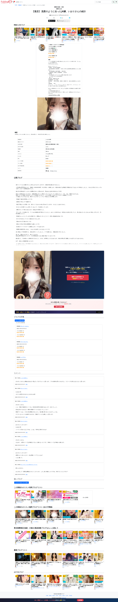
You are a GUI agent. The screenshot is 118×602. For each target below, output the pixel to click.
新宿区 (53, 595)
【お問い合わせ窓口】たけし (37, 587)
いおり (47, 146)
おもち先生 (66, 587)
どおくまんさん (24, 341)
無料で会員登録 (59, 306)
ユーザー (33, 566)
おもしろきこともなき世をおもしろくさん (28, 464)
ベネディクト (81, 39)
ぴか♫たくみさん (24, 326)
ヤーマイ (49, 564)
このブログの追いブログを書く (21, 482)
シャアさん (23, 357)
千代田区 (70, 595)
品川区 (60, 595)
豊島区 (20, 5)
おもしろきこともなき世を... (53, 586)
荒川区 (57, 595)
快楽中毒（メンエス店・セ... (68, 40)
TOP (16, 5)
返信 (26, 384)
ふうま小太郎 (18, 502)
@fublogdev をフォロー (63, 20)
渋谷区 (63, 595)
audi (48, 39)
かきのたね (33, 39)
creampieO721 (19, 585)
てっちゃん (82, 587)
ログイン (21, 1)
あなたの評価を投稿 (19, 320)
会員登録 (17, 1)
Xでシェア (52, 20)
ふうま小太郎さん (24, 377)
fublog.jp (63, 598)
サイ (96, 541)
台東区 (47, 595)
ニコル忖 (17, 40)
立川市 (67, 595)
